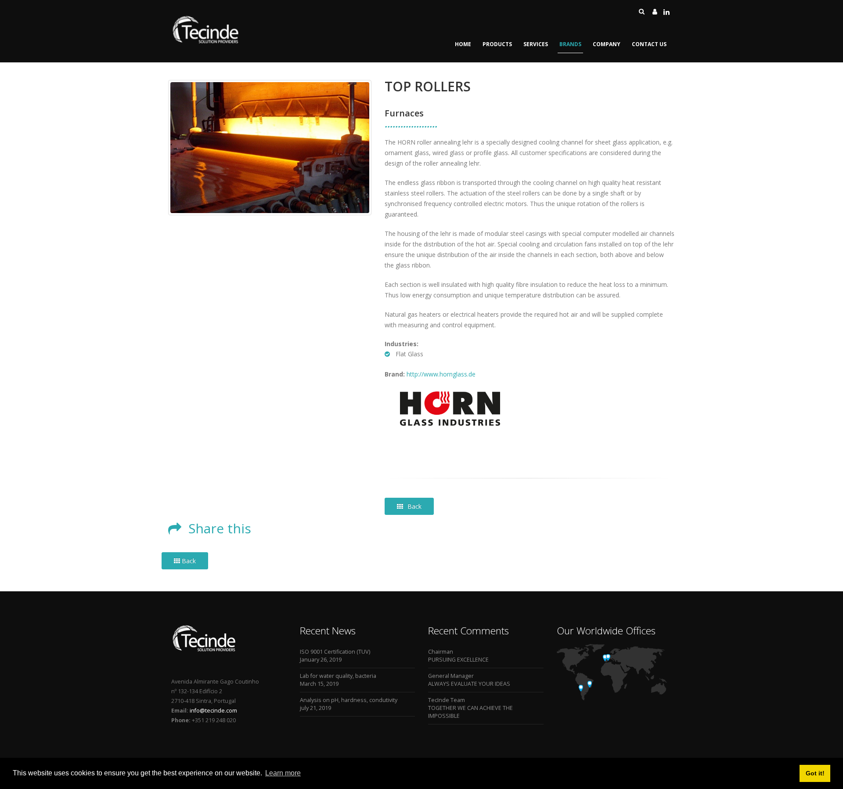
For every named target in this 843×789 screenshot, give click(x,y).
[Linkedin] (666, 11)
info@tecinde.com (212, 710)
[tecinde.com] (205, 42)
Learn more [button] (283, 773)
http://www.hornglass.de (441, 374)
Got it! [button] (815, 773)
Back (414, 506)
